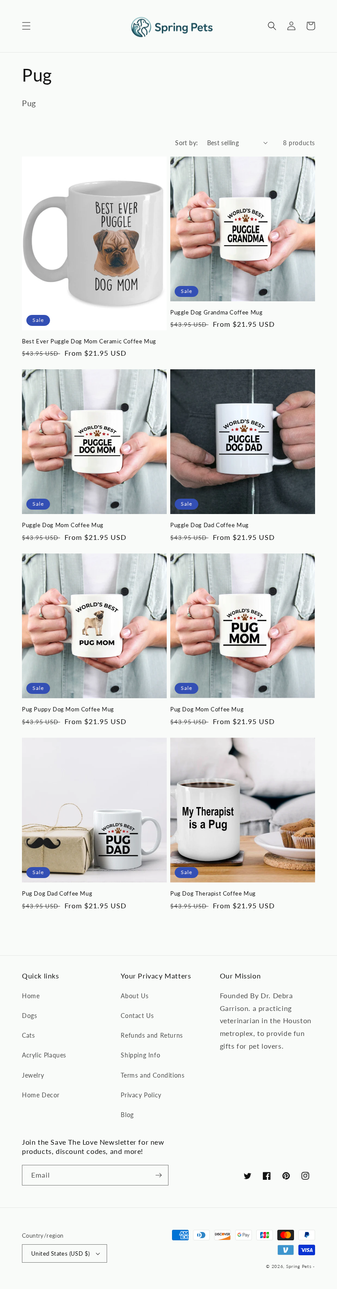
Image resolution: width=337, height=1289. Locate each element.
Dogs (29, 1015)
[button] (26, 26)
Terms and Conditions (152, 1075)
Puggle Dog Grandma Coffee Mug (216, 312)
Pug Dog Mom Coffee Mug (207, 709)
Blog (127, 1114)
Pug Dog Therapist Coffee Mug (213, 893)
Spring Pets (299, 1266)
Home (30, 996)
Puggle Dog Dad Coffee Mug (209, 524)
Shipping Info (140, 1055)
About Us (134, 996)
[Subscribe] (158, 1175)
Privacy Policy (141, 1095)
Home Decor (41, 1095)
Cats (28, 1035)
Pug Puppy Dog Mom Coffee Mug (68, 709)
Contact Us (137, 1015)
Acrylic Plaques (44, 1055)
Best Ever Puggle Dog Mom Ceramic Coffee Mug (89, 341)
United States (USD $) (60, 1253)
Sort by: (186, 142)
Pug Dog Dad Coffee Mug (57, 893)
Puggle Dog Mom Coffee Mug (63, 524)
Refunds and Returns (152, 1035)
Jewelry (33, 1075)
